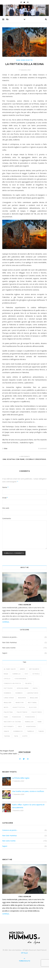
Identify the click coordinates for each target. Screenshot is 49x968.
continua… (6, 622)
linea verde (9, 698)
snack (6, 731)
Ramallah (29, 721)
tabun (41, 731)
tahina (7, 736)
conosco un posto (12, 683)
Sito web (5, 508)
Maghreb (22, 698)
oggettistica (19, 707)
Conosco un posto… (10, 637)
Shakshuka (31, 726)
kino (5, 448)
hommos (7, 693)
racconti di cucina (12, 721)
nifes (6, 707)
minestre (20, 702)
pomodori (16, 717)
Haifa (35, 688)
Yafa (16, 736)
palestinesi (37, 712)
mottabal (32, 702)
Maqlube (8, 702)
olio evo (33, 707)
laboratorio (32, 693)
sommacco (18, 731)
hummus (19, 693)
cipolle (7, 678)
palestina (8, 712)
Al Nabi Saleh (10, 669)
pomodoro (30, 717)
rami (40, 721)
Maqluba (34, 698)
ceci (26, 674)
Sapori (4, 653)
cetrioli (36, 674)
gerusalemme (23, 688)
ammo (22, 669)
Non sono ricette (24, 60)
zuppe (25, 736)
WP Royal (24, 953)
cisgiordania (20, 678)
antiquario (34, 669)
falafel (28, 683)
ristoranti (9, 726)
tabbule (30, 731)
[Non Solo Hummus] (24, 937)
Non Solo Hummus (9, 642)
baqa (6, 674)
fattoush (8, 688)
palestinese (22, 712)
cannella (16, 674)
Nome (5, 487)
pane (6, 717)
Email (5, 497)
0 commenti (42, 448)
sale (20, 726)
